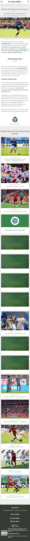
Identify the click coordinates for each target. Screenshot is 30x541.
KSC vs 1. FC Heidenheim (15, 472)
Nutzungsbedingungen (8, 510)
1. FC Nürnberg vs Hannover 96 (15, 447)
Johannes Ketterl (16, 124)
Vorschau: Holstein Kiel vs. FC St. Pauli (15, 186)
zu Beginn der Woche (6, 43)
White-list (10, 537)
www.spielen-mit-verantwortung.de (19, 530)
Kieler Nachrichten (22, 68)
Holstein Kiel (23, 49)
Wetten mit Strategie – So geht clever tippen (15, 396)
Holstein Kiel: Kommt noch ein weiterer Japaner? (15, 211)
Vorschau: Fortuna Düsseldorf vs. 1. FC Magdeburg (15, 421)
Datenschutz (18, 510)
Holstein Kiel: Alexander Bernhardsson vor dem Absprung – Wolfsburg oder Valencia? (15, 159)
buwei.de (9, 530)
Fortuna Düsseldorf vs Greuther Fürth (15, 497)
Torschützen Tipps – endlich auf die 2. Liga (15, 333)
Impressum (24, 510)
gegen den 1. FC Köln (21, 50)
